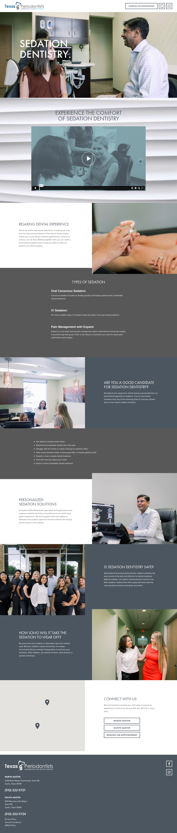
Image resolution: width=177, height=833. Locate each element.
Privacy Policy (10, 819)
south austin (122, 727)
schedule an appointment (141, 6)
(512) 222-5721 (15, 790)
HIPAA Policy (10, 825)
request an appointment (122, 735)
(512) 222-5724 (15, 814)
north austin (122, 720)
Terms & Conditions (13, 822)
